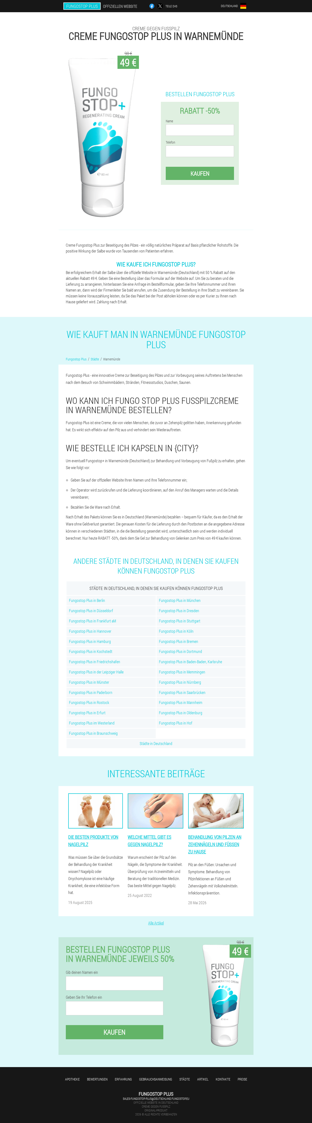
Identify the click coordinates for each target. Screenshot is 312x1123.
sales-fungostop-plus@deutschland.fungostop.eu (156, 1099)
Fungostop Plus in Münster (89, 682)
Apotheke (72, 1079)
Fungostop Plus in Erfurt (87, 712)
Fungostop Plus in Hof (175, 722)
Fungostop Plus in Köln (176, 631)
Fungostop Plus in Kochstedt (90, 651)
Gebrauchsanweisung (155, 1079)
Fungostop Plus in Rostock (89, 702)
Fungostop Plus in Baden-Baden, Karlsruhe (190, 661)
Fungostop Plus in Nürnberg (180, 682)
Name (169, 121)
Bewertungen (97, 1079)
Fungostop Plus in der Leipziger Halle (96, 671)
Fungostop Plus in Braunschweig (93, 733)
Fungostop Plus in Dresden (179, 610)
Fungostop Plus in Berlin (87, 600)
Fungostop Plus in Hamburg (90, 641)
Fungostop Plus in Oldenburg (180, 712)
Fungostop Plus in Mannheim (180, 702)
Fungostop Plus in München (180, 600)
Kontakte (223, 1079)
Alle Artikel (156, 922)
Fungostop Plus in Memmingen (182, 671)
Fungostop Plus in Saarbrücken (182, 692)
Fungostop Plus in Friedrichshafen (94, 661)
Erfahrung (123, 1079)
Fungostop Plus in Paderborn (90, 692)
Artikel (202, 1079)
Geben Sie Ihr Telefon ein (84, 997)
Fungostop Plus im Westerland (92, 722)
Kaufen (200, 173)
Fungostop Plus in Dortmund (180, 651)
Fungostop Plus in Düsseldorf (91, 610)
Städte (184, 1079)
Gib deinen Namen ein (82, 972)
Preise (242, 1079)
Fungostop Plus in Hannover (90, 631)
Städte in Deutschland (156, 743)
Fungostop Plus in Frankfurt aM (92, 620)
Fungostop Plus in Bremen (178, 641)
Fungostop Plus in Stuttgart (179, 620)
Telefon (170, 142)
